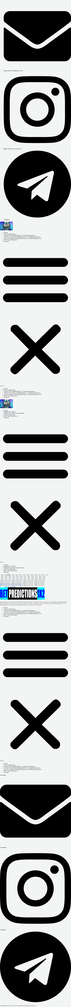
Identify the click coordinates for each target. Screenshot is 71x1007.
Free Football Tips (9, 234)
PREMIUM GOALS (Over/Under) (14, 413)
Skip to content (5, 0)
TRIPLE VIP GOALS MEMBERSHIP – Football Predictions (22, 237)
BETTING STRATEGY (10, 240)
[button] (35, 315)
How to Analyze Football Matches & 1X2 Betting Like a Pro (22, 238)
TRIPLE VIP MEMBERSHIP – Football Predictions (19, 235)
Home (6, 232)
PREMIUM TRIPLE (10, 412)
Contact (6, 241)
